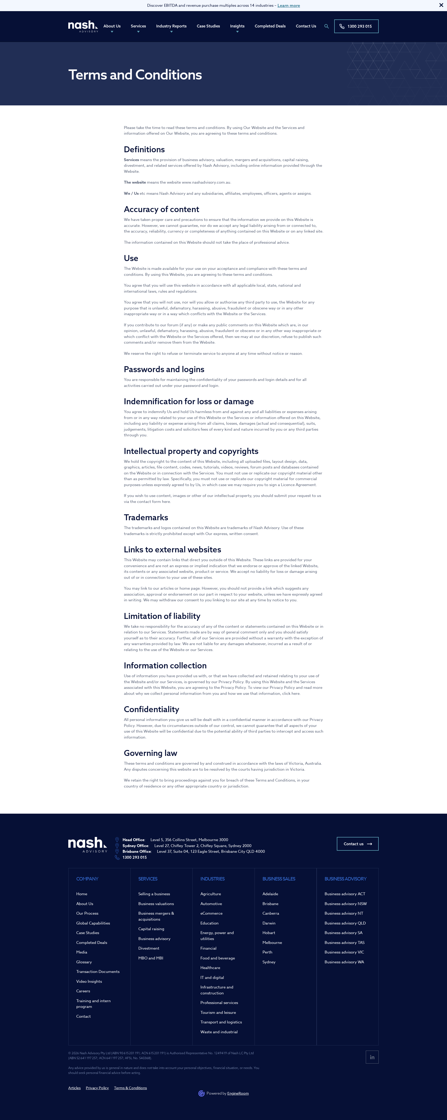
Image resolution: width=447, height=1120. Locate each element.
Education (209, 923)
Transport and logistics (221, 1022)
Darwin (269, 923)
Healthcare (210, 968)
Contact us (353, 843)
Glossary (84, 962)
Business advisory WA (344, 962)
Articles (74, 1087)
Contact (83, 1016)
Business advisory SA (343, 933)
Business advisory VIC (344, 952)
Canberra (271, 913)
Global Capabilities (93, 923)
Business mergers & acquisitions (156, 916)
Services (138, 26)
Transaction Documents (98, 971)
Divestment (148, 948)
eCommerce (211, 913)
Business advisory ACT (345, 894)
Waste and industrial (219, 1032)
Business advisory (154, 939)
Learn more (289, 5)
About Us (112, 26)
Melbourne (272, 942)
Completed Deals (270, 26)
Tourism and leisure (218, 1012)
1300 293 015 (360, 26)
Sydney (269, 962)
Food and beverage (217, 958)
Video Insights (89, 981)
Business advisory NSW (346, 904)
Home (81, 894)
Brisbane (270, 904)
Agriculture (210, 894)
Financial (208, 948)
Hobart (269, 933)
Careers (83, 991)
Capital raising (151, 929)
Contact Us (306, 26)
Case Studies (208, 26)
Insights (237, 26)
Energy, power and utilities (217, 936)
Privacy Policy (97, 1087)
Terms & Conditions (130, 1087)
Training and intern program (93, 1004)
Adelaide (270, 894)
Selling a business (154, 894)
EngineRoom (238, 1093)
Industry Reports (171, 26)
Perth (267, 952)
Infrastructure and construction (216, 990)
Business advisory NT (344, 913)
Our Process (87, 913)
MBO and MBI (150, 958)
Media (81, 952)
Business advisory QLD (345, 923)
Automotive (211, 904)
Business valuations (156, 904)
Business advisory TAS (344, 942)
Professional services (219, 1003)
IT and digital (212, 977)
